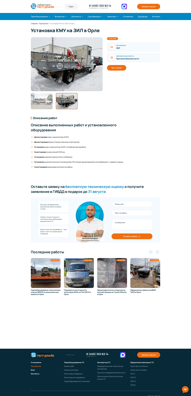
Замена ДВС (69, 366)
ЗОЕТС (133, 381)
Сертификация (94, 16)
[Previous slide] (151, 252)
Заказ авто (111, 16)
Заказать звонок (149, 6)
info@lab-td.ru (90, 356)
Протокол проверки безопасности (111, 372)
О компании (128, 16)
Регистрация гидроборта (74, 377)
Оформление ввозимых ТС (142, 362)
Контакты (156, 16)
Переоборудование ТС (74, 362)
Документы (76, 16)
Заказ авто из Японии (139, 366)
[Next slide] (157, 252)
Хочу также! (116, 68)
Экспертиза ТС (104, 362)
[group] (67, 64)
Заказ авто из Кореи (138, 370)
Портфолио (143, 16)
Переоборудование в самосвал (77, 381)
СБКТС (133, 377)
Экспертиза (59, 16)
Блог (33, 370)
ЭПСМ (132, 385)
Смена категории (71, 370)
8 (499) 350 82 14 (100, 5)
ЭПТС (132, 374)
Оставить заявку (130, 236)
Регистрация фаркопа (73, 374)
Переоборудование (39, 16)
